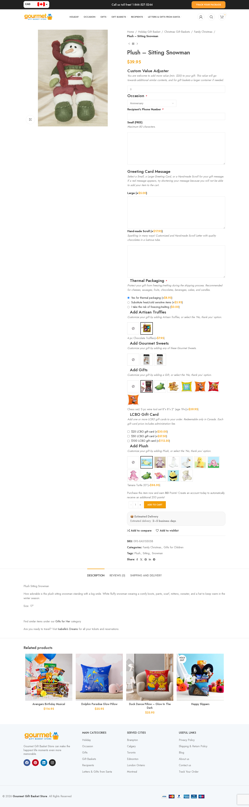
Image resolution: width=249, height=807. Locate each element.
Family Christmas (203, 32)
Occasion (87, 746)
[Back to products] (133, 44)
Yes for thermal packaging (151, 298)
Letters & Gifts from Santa (97, 772)
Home (130, 32)
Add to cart (154, 504)
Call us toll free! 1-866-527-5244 (132, 4)
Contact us (185, 765)
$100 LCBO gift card (150, 441)
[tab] (96, 574)
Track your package (208, 4)
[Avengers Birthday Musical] (48, 677)
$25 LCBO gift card (149, 432)
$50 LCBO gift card (149, 436)
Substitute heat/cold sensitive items (157, 302)
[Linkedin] (43, 762)
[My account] (201, 17)
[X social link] (141, 559)
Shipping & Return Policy (193, 746)
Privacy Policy (187, 740)
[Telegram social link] (154, 559)
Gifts (85, 752)
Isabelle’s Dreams (68, 629)
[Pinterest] (35, 762)
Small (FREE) (134, 122)
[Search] (211, 17)
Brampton (132, 740)
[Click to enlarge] (30, 119)
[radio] (133, 328)
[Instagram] (52, 762)
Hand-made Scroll (145, 231)
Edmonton (132, 759)
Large (137, 193)
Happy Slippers (200, 704)
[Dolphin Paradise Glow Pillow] (99, 677)
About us (184, 759)
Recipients (88, 765)
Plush (137, 553)
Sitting (146, 553)
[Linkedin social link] (150, 559)
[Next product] (137, 44)
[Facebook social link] (137, 559)
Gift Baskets (89, 759)
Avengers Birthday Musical (49, 704)
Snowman (157, 553)
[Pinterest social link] (145, 559)
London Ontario (136, 765)
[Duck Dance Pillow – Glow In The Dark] (149, 677)
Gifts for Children (173, 547)
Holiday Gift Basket (149, 32)
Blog (181, 752)
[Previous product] (129, 44)
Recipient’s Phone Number (145, 109)
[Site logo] (39, 17)
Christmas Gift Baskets (177, 32)
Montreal (132, 772)
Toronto (131, 752)
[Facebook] (27, 762)
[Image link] (42, 736)
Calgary (131, 746)
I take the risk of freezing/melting (155, 307)
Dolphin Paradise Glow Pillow (99, 704)
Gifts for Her (62, 621)
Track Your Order (189, 772)
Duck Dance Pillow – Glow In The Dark (150, 706)
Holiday (86, 740)
